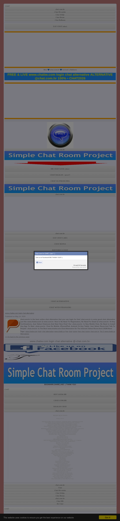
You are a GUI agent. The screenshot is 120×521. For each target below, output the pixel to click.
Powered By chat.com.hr (79, 267)
